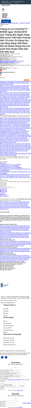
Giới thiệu (5, 308)
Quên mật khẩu (27, 403)
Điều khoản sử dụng (8, 338)
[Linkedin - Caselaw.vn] (6, 357)
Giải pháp (5, 311)
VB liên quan (3, 194)
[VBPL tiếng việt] (1, 70)
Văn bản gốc (3, 190)
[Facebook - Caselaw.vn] (2, 357)
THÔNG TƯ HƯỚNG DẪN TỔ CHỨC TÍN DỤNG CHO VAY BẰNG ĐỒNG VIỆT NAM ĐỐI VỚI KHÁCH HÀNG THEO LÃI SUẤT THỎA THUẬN (15, 83)
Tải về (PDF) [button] (3, 184)
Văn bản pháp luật (12, 23)
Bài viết (4, 18)
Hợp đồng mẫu (7, 323)
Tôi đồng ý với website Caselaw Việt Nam (14, 380)
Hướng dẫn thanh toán (9, 344)
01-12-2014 (12, 61)
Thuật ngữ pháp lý (8, 330)
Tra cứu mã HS (7, 328)
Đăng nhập (20, 390)
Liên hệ (17, 2)
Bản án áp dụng (4, 196)
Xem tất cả (3, 163)
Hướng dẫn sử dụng (6, 2)
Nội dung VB (3, 189)
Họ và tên (2, 370)
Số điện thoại (3, 373)
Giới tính (2, 378)
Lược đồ (2, 193)
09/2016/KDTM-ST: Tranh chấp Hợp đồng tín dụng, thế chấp (15, 176)
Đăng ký (21, 407)
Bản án (5, 321)
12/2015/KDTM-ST (10, 164)
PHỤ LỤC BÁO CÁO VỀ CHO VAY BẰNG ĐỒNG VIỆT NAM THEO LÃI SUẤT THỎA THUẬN (15, 154)
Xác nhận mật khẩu (5, 376)
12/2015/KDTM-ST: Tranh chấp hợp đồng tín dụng (15, 172)
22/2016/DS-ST (9, 166)
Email (1, 371)
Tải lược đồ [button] (3, 186)
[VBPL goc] (1, 76)
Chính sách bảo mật (8, 340)
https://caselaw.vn (23, 353)
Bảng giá (5, 313)
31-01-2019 (10, 62)
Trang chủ (2, 23)
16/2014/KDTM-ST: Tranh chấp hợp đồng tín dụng (15, 169)
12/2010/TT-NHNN (25, 23)
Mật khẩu (2, 375)
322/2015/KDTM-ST (10, 167)
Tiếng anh (4, 191)
